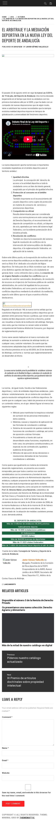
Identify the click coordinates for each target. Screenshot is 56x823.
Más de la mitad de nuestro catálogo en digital (27, 645)
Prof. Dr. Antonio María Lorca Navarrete (19, 490)
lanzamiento (10, 584)
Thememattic (27, 818)
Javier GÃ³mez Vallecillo (37, 47)
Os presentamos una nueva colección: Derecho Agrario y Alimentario (27, 608)
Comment (7, 717)
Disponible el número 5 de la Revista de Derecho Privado (27, 601)
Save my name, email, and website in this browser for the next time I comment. (26, 794)
